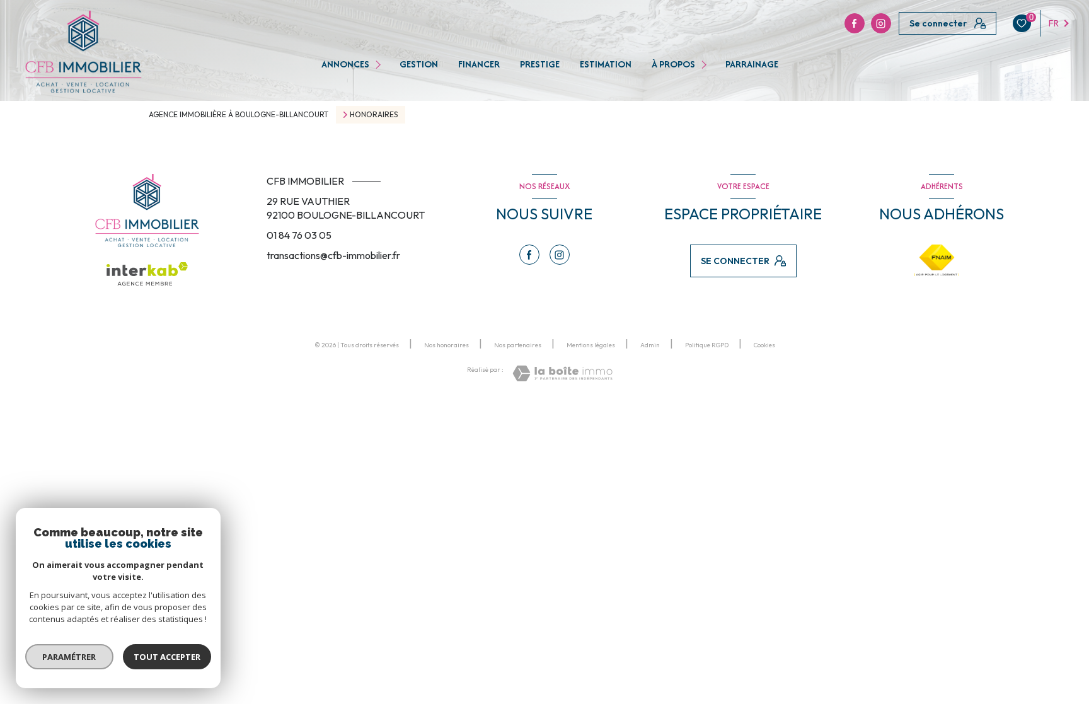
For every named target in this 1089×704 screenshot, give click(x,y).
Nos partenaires (517, 345)
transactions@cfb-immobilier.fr (333, 255)
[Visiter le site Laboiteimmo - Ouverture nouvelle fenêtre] (562, 373)
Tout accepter (167, 656)
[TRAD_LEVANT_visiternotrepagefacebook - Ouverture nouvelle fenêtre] (854, 23)
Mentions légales (591, 345)
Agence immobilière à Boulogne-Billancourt (238, 114)
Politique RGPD (707, 345)
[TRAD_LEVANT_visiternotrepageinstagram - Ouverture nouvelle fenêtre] (881, 23)
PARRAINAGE (751, 64)
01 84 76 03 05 (299, 235)
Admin (650, 345)
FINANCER (479, 64)
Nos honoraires (446, 345)
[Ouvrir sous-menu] (379, 64)
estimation (605, 64)
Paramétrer (69, 656)
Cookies (764, 345)
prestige (540, 64)
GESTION (419, 64)
